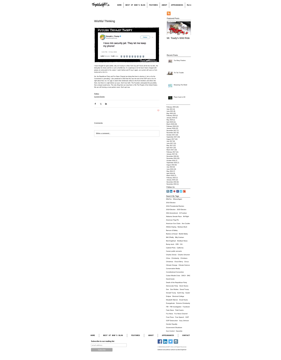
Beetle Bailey (183, 234)
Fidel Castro (179, 310)
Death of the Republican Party (176, 282)
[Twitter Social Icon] (170, 341)
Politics (96, 94)
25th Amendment (172, 213)
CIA (181, 244)
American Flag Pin (172, 220)
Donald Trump (171, 293)
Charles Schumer (184, 255)
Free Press (170, 317)
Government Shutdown (174, 327)
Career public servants (174, 251)
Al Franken (183, 213)
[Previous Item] (170, 28)
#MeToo (169, 199)
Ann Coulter (186, 223)
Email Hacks (183, 300)
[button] (153, 5)
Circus (186, 261)
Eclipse (168, 296)
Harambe (179, 331)
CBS (177, 244)
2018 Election (171, 209)
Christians (183, 258)
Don (167, 289)
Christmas (169, 261)
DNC (188, 275)
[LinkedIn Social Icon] (165, 341)
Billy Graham (179, 237)
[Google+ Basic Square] (184, 191)
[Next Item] (187, 28)
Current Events (99, 97)
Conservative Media (173, 268)
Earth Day (180, 293)
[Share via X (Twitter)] (101, 104)
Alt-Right (186, 216)
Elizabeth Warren (172, 300)
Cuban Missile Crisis (173, 275)
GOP (187, 317)
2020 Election (181, 209)
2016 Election (171, 202)
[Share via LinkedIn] (106, 104)
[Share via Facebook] (95, 104)
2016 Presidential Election (175, 206)
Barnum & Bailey (172, 230)
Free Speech (179, 317)
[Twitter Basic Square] (181, 191)
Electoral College (178, 296)
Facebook (186, 307)
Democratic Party (172, 286)
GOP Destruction (172, 320)
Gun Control (170, 331)
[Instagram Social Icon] (176, 341)
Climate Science (184, 265)
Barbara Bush (182, 227)
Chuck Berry (178, 261)
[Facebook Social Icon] (160, 341)
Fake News (170, 310)
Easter (188, 293)
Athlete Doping (171, 227)
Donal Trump (184, 289)
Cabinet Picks (171, 248)
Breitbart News (182, 241)
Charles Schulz (171, 255)
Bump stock (170, 244)
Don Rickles (174, 289)
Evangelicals (170, 303)
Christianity (175, 258)
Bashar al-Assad (171, 234)
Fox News (169, 314)
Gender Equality (171, 324)
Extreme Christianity (183, 303)
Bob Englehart (171, 241)
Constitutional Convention (175, 272)
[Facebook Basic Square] (177, 191)
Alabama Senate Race (174, 216)
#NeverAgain (177, 199)
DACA (183, 275)
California (180, 248)
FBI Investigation (175, 307)
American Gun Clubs (173, 223)
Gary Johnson (184, 320)
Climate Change (171, 265)
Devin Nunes (183, 286)
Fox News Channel (180, 314)
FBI (167, 307)
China (168, 258)
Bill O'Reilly (170, 237)
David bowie (170, 279)
